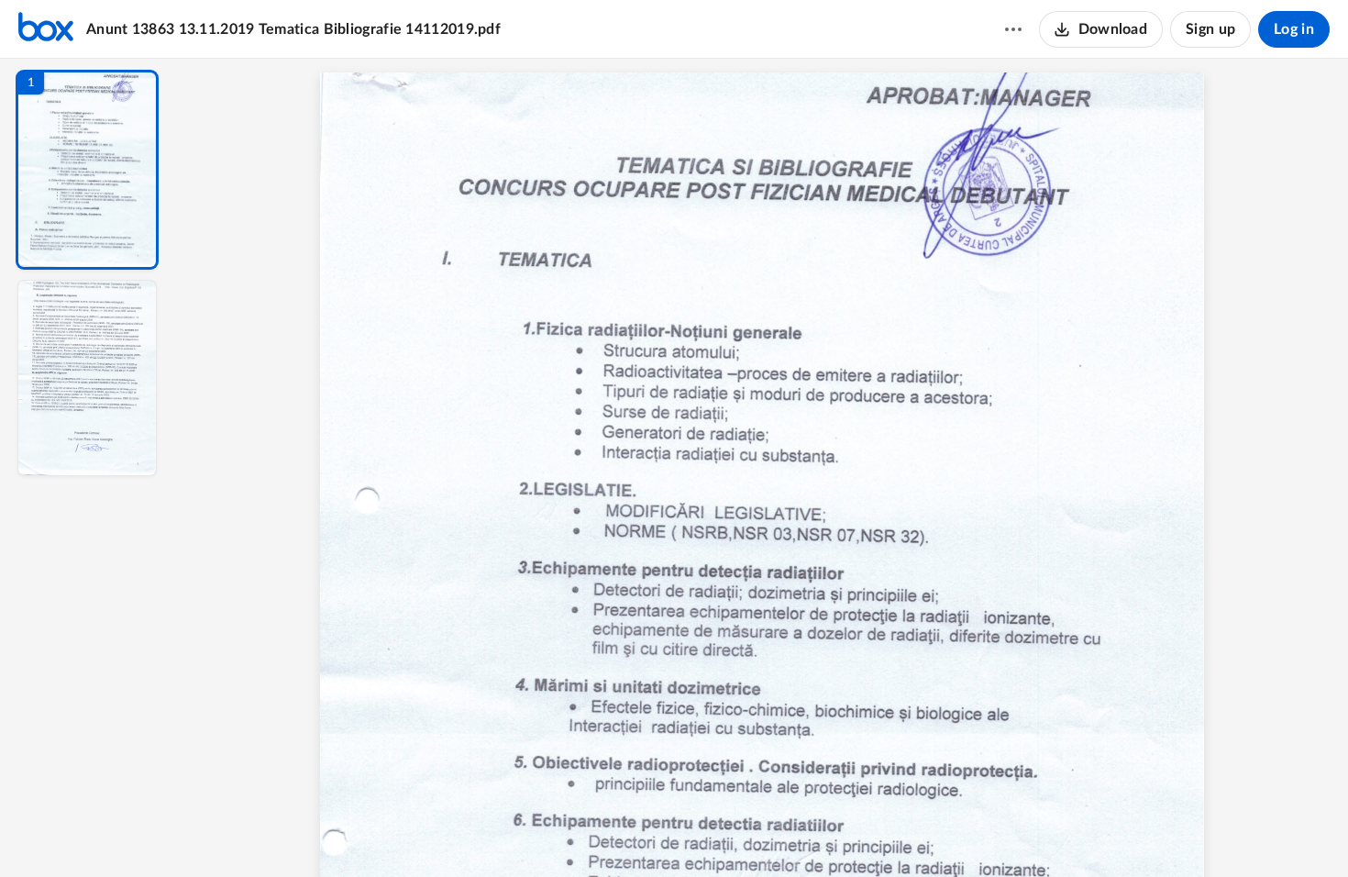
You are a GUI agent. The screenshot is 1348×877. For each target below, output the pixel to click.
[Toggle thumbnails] (593, 832)
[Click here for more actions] (1013, 29)
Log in (1294, 29)
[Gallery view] (897, 832)
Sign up (1210, 29)
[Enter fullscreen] (930, 832)
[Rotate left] (863, 832)
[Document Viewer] (761, 468)
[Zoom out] (764, 832)
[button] (87, 169)
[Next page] (725, 832)
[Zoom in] (826, 832)
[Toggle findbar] (626, 832)
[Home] (45, 29)
